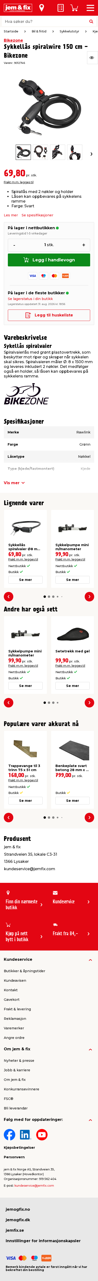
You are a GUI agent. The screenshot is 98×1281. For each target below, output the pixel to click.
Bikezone (13, 40)
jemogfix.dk (18, 1220)
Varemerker (14, 1028)
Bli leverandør (16, 1108)
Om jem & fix (17, 1049)
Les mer (11, 215)
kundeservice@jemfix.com (34, 1185)
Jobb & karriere (17, 1070)
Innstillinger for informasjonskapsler (43, 1241)
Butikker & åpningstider (24, 971)
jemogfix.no (18, 1209)
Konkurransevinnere (21, 1089)
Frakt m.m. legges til (19, 182)
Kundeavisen (15, 980)
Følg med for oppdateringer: (33, 1119)
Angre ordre (14, 1038)
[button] (45, 596)
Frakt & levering (17, 1009)
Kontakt (11, 990)
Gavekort (12, 999)
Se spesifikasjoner (37, 215)
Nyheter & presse (19, 1060)
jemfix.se (15, 1230)
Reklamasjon (15, 1019)
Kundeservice (18, 959)
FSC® (8, 1099)
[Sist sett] (92, 57)
